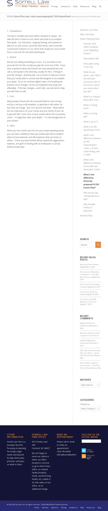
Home (27, 16)
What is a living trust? (90, 107)
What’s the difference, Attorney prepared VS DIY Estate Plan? (91, 181)
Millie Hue (83, 333)
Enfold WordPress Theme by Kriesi (54, 504)
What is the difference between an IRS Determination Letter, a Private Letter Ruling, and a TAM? (92, 145)
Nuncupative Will (91, 58)
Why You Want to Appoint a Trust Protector (90, 334)
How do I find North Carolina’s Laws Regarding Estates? (91, 48)
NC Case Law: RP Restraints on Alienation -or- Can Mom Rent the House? (89, 274)
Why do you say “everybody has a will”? (91, 196)
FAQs (34, 16)
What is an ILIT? (91, 121)
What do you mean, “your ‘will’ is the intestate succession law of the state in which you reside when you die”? (92, 82)
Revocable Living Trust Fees (91, 65)
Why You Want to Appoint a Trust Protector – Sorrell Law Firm (90, 365)
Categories (85, 404)
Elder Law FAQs (87, 34)
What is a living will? (90, 115)
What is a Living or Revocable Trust (92, 98)
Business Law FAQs (89, 29)
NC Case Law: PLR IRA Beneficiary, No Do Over (88, 300)
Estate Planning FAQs (45, 16)
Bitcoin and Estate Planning (89, 264)
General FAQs (86, 215)
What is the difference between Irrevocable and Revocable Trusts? (92, 164)
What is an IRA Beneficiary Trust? (92, 128)
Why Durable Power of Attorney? (89, 207)
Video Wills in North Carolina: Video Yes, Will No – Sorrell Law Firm (90, 353)
